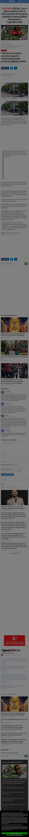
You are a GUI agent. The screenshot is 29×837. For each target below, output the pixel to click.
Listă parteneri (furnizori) (5, 830)
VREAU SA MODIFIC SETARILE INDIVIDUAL (14, 835)
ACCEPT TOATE (14, 833)
